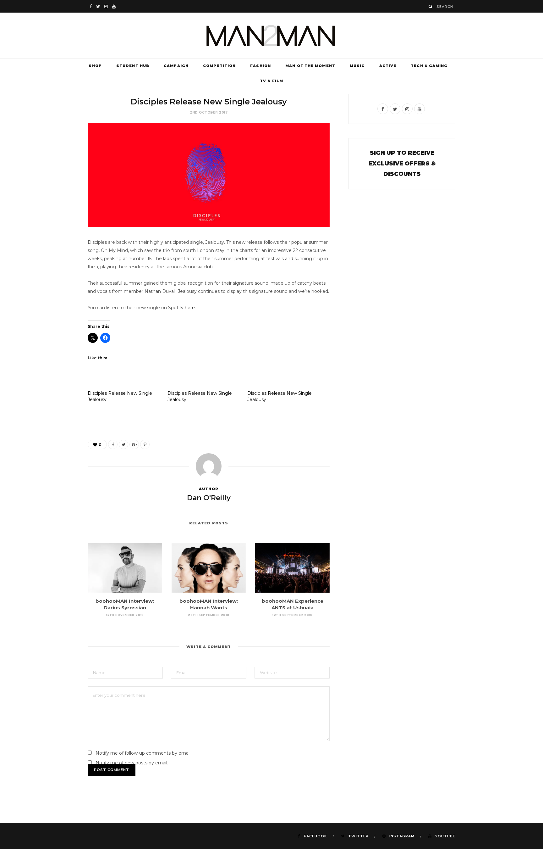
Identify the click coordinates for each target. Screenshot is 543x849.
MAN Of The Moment (310, 66)
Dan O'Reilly (209, 498)
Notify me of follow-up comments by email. (143, 753)
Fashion (260, 66)
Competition (219, 66)
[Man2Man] (271, 35)
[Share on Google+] (134, 444)
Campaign (176, 66)
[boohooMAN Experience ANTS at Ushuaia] (292, 568)
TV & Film (271, 81)
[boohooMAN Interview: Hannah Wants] (209, 568)
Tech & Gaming (429, 66)
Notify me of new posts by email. (132, 763)
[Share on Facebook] (113, 444)
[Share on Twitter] (123, 444)
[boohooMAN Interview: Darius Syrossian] (125, 568)
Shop (95, 66)
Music (357, 66)
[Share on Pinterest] (145, 444)
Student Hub (132, 66)
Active (388, 66)
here (190, 307)
